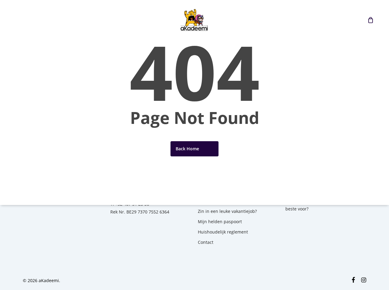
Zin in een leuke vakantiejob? (227, 211)
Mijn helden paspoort (220, 221)
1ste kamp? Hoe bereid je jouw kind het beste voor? (325, 205)
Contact (205, 242)
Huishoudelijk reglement (223, 232)
